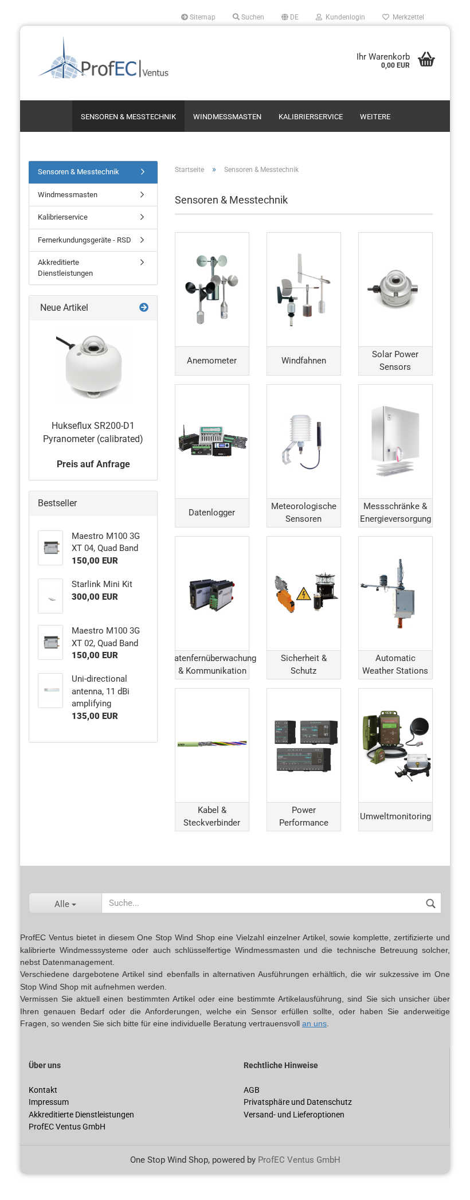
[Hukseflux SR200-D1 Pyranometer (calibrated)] (93, 366)
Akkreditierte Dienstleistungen (65, 267)
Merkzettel (406, 17)
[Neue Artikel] (143, 308)
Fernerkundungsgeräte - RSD (84, 240)
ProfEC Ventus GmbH (299, 1160)
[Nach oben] (31, 1183)
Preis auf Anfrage (93, 464)
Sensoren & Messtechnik (128, 116)
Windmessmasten (227, 116)
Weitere (375, 116)
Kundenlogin (343, 17)
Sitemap (202, 17)
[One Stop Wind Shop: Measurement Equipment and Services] (127, 63)
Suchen (252, 17)
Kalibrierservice (311, 116)
